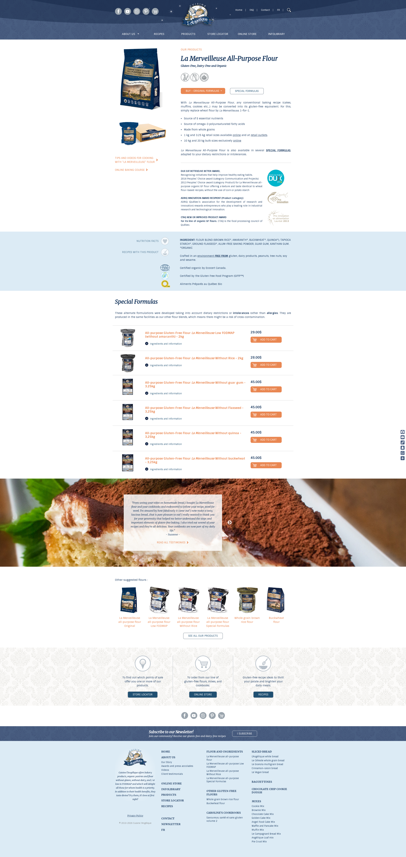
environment (212, 256)
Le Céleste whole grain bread (268, 760)
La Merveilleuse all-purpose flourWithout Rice (188, 622)
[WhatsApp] (402, 453)
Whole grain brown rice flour (247, 620)
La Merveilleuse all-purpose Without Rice (222, 773)
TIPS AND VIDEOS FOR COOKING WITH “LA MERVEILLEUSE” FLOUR (135, 160)
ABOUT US (129, 34)
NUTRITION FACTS (148, 241)
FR (278, 10)
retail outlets (259, 135)
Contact (265, 10)
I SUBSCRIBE (244, 733)
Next (229, 522)
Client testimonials (172, 774)
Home (238, 10)
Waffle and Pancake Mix (265, 825)
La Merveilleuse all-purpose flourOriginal (129, 622)
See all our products (203, 635)
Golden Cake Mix (261, 818)
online (237, 135)
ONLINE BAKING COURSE (130, 170)
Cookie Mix (258, 806)
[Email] (402, 437)
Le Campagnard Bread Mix (266, 833)
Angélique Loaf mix (262, 837)
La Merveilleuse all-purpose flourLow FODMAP (159, 622)
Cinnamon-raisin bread (265, 768)
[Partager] (402, 458)
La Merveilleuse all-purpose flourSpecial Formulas (217, 622)
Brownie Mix (258, 810)
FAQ (252, 10)
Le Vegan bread (260, 772)
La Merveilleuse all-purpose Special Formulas (222, 780)
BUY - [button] (202, 91)
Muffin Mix (258, 829)
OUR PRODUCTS (191, 49)
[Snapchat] (402, 447)
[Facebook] (402, 432)
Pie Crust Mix (259, 841)
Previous (116, 522)
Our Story (166, 762)
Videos (165, 770)
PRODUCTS (188, 34)
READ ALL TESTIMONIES (171, 542)
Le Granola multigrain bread (267, 764)
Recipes (263, 694)
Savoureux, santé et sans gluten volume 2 (224, 819)
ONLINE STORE (247, 34)
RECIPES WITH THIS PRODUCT (140, 252)
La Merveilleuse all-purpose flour (222, 758)
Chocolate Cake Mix (263, 814)
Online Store (203, 694)
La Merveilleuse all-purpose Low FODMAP (225, 765)
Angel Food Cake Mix (263, 821)
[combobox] (283, 10)
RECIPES (159, 34)
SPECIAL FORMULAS (247, 91)
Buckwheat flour (276, 620)
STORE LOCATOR (217, 34)
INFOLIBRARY (276, 34)
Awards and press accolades (177, 766)
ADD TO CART (268, 339)
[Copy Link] (402, 442)
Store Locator (143, 694)
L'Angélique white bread (265, 756)
